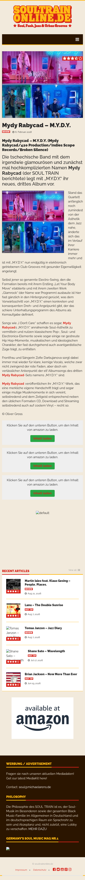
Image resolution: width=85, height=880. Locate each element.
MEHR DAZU (37, 829)
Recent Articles (15, 571)
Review (6, 132)
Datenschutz (39, 870)
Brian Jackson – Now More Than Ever (51, 674)
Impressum (21, 870)
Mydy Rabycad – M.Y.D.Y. (36, 125)
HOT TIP (29, 610)
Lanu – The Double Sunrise (44, 605)
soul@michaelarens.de (35, 787)
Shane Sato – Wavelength (46, 651)
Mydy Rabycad (15, 140)
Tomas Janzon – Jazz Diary (43, 628)
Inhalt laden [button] (42, 438)
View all (72, 570)
